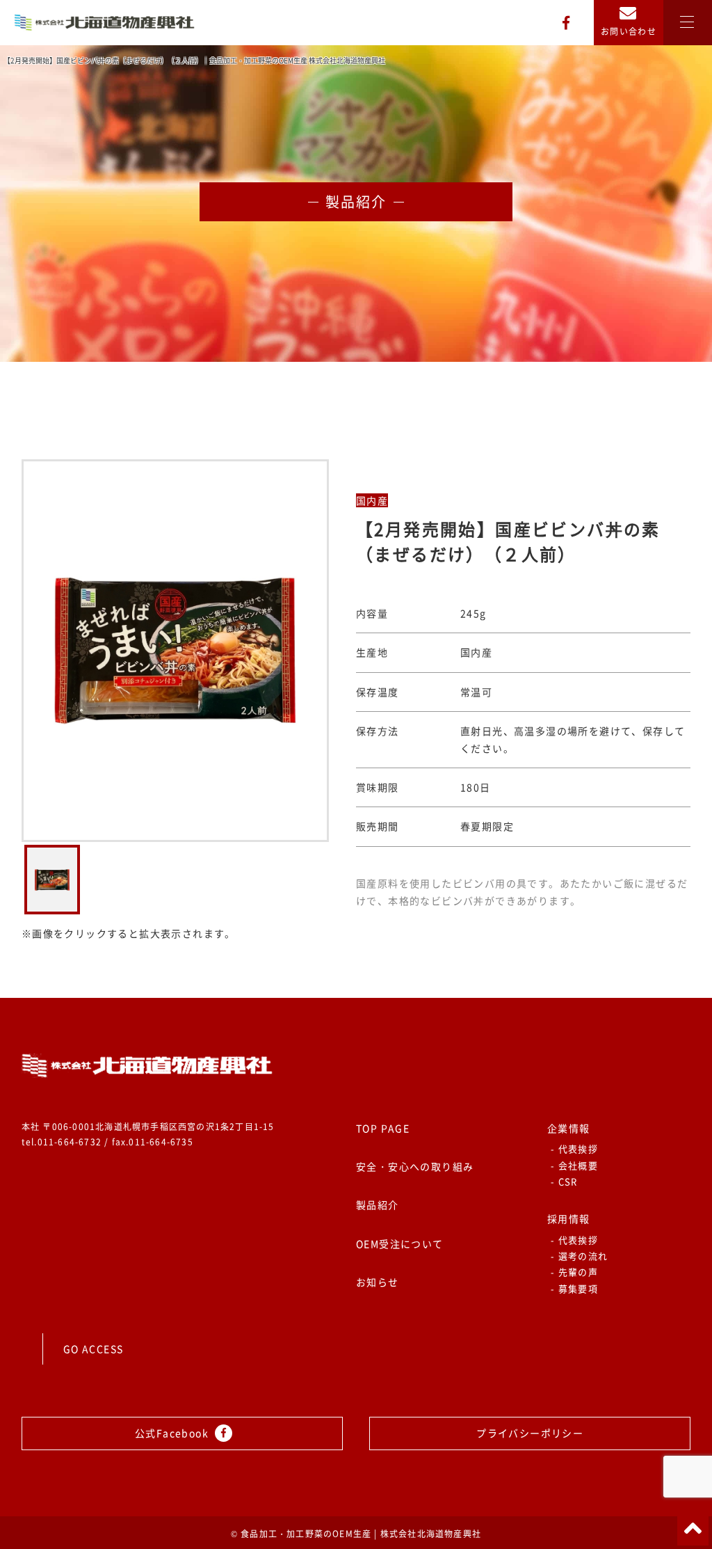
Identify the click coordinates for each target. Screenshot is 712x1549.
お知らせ (377, 1282)
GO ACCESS (93, 1349)
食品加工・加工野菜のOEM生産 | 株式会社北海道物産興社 (361, 1533)
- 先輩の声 (574, 1271)
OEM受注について (400, 1243)
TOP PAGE (383, 1128)
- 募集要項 (574, 1288)
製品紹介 (377, 1205)
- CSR (564, 1181)
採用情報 (568, 1218)
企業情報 (568, 1128)
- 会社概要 (574, 1165)
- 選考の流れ (579, 1255)
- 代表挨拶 (574, 1148)
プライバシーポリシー (529, 1433)
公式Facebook (173, 1433)
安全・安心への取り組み (415, 1166)
